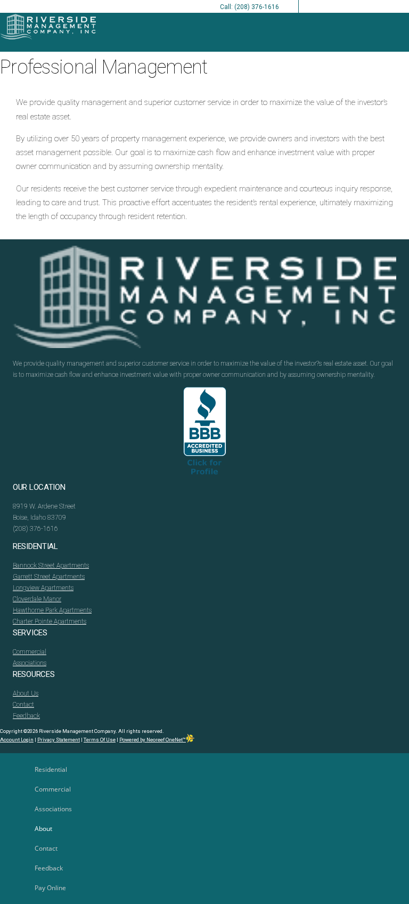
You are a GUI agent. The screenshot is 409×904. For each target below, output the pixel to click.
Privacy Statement (58, 739)
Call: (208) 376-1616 (249, 7)
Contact (23, 704)
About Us (25, 693)
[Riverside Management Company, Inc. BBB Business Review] (204, 434)
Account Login (17, 739)
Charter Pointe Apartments (49, 621)
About (43, 828)
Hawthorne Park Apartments (52, 610)
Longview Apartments (43, 588)
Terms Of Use (100, 739)
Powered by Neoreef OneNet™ (152, 739)
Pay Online (50, 887)
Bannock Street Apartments (51, 565)
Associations (29, 663)
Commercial (29, 652)
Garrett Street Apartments (49, 576)
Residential (51, 769)
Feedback (26, 716)
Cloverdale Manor (37, 599)
